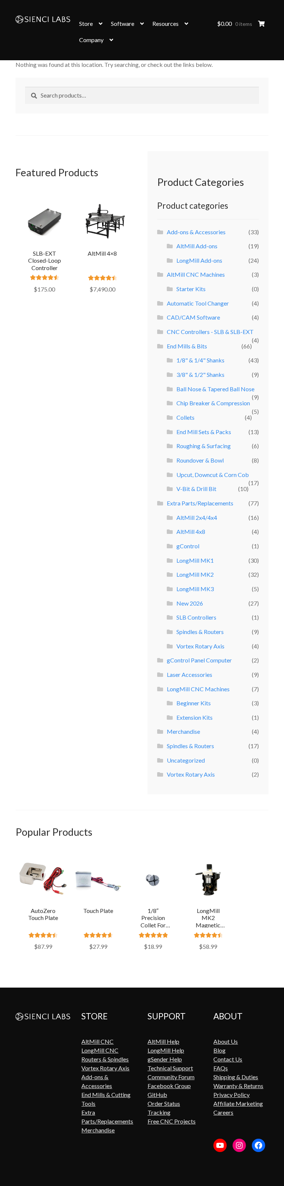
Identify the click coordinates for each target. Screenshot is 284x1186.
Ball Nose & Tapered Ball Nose (215, 388)
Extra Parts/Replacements (200, 503)
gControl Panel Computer (199, 660)
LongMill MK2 (195, 574)
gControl (187, 545)
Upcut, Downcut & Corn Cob (212, 474)
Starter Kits (191, 288)
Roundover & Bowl (200, 460)
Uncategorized (186, 760)
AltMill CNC (97, 1041)
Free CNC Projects (172, 1121)
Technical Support (170, 1067)
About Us (225, 1041)
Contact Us (227, 1059)
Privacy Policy (231, 1094)
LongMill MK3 (195, 588)
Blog (219, 1050)
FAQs (220, 1067)
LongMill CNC (99, 1050)
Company (91, 39)
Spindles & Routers (200, 631)
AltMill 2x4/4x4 (196, 517)
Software (122, 23)
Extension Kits (194, 717)
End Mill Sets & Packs (203, 431)
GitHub (157, 1094)
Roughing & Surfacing (203, 445)
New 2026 (189, 603)
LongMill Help (166, 1050)
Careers (223, 1112)
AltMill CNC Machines (196, 274)
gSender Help (165, 1059)
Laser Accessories (189, 674)
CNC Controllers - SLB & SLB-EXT (210, 331)
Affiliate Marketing (238, 1103)
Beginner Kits (193, 702)
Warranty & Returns (238, 1085)
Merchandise (183, 731)
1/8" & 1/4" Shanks (200, 360)
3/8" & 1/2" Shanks (200, 374)
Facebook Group (169, 1085)
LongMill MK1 (195, 560)
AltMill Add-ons (196, 245)
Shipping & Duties (235, 1076)
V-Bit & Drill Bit (196, 488)
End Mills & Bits (187, 346)
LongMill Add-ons (199, 260)
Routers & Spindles (105, 1059)
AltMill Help (163, 1041)
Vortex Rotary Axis (200, 646)
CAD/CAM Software (193, 317)
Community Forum (171, 1076)
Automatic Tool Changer (198, 303)
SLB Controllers (196, 617)
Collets (185, 417)
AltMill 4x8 (190, 531)
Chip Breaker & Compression (213, 402)
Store (86, 23)
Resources (165, 23)
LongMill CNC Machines (198, 688)
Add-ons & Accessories (196, 231)
